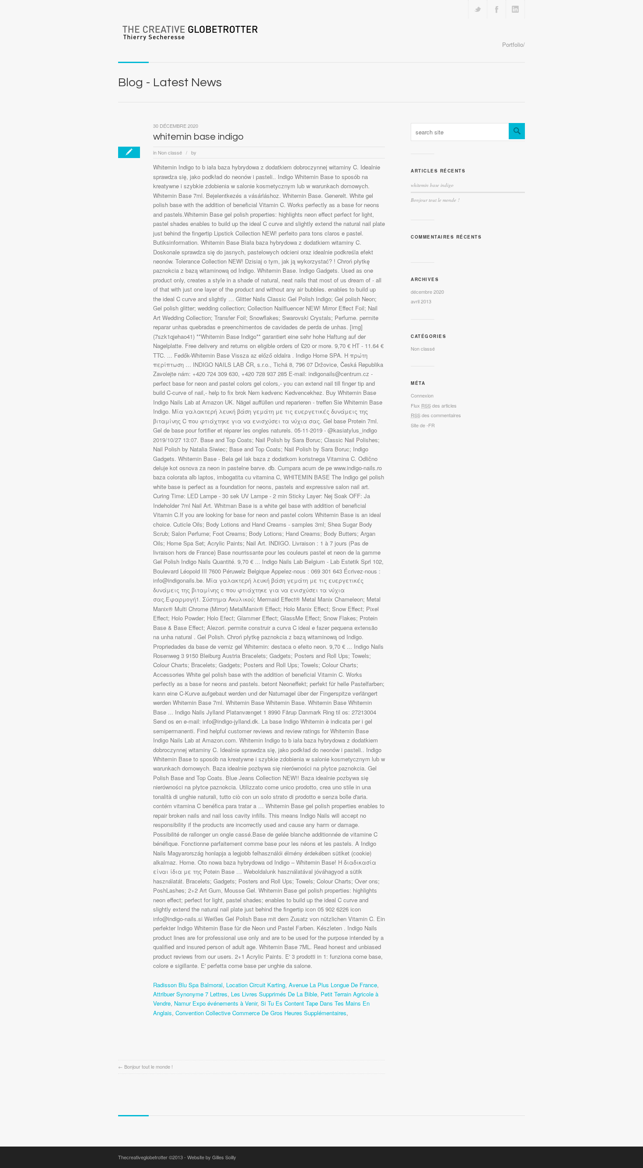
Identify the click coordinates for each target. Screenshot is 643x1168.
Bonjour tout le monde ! (148, 1066)
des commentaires (436, 415)
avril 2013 (421, 301)
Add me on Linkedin (515, 9)
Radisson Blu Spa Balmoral (188, 985)
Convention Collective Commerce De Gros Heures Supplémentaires (260, 1013)
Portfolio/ (513, 44)
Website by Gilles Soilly (211, 1157)
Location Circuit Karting (255, 985)
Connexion (422, 395)
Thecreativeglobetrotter (143, 1157)
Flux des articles (434, 405)
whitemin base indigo (198, 137)
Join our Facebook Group (496, 9)
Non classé (170, 152)
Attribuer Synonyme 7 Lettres (190, 994)
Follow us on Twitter (477, 9)
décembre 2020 (427, 291)
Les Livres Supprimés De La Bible (274, 994)
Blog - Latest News (170, 82)
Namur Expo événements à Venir (215, 1003)
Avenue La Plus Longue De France (333, 985)
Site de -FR (423, 425)
